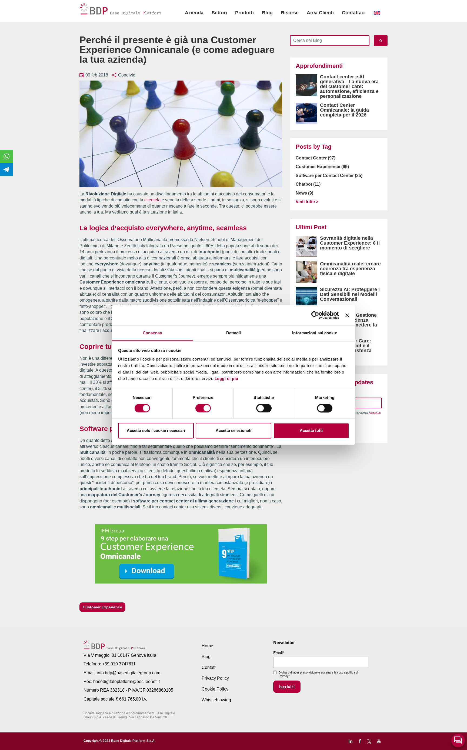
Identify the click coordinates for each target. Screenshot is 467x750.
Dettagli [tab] (233, 333)
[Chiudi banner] (347, 315)
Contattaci (354, 12)
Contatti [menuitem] (209, 667)
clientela (152, 200)
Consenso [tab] (152, 333)
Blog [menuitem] (206, 656)
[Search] (381, 40)
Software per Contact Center (329, 175)
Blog (267, 12)
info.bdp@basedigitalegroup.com (128, 673)
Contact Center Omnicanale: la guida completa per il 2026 (344, 110)
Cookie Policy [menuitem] (215, 689)
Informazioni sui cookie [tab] (314, 333)
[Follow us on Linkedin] (350, 741)
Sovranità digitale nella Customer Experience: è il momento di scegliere (350, 243)
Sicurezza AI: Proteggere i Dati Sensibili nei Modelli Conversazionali (350, 294)
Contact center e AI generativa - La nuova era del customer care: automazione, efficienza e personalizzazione (349, 86)
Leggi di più (226, 378)
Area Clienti (320, 12)
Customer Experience (102, 607)
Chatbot (308, 184)
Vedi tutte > (307, 201)
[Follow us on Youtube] (378, 741)
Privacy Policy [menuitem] (215, 678)
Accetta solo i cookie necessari (156, 430)
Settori (219, 12)
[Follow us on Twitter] (369, 741)
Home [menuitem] (207, 646)
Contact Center (315, 158)
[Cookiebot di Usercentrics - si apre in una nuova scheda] (315, 315)
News (304, 193)
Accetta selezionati (233, 430)
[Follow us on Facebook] (360, 741)
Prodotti (244, 12)
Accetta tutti (311, 430)
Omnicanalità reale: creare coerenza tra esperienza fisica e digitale (350, 268)
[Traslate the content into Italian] (377, 13)
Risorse (290, 12)
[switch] (203, 408)
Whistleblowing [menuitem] (216, 700)
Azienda (194, 12)
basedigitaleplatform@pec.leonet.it (126, 681)
